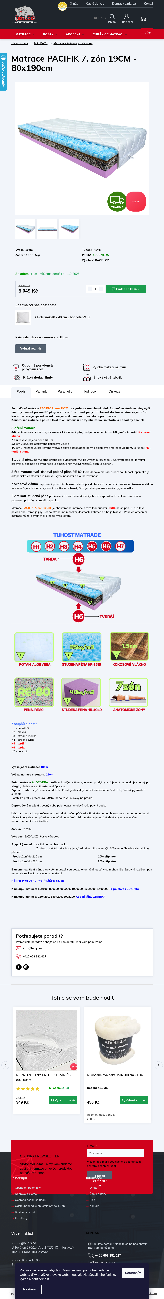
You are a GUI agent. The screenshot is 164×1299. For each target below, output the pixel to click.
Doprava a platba (124, 3)
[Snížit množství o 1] (90, 289)
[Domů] (19, 43)
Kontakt (94, 1205)
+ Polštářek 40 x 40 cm (63, 317)
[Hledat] (112, 18)
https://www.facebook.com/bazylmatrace (19, 967)
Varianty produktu (30, 348)
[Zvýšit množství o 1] (101, 289)
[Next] (159, 1065)
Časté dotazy (95, 3)
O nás (74, 3)
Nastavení (30, 1289)
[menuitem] (25, 34)
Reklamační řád (25, 1212)
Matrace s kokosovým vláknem (49, 337)
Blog (92, 1199)
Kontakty (150, 3)
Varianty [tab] (41, 392)
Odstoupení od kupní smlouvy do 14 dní (40, 1205)
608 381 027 (34, 956)
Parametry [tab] (65, 391)
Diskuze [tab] (114, 391)
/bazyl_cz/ (26, 967)
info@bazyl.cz (32, 948)
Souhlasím (133, 1273)
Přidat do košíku (127, 289)
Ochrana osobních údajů (30, 1199)
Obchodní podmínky (28, 1187)
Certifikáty (21, 1218)
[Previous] (5, 1065)
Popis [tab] (21, 391)
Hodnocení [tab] (90, 391)
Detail (63, 1100)
